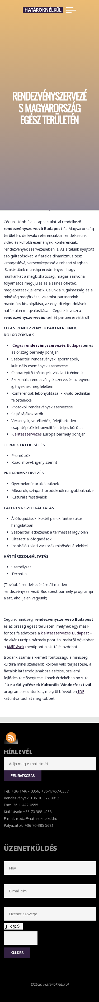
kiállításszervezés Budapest (65, 633)
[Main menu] (71, 10)
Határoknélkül (42, 10)
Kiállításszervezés (26, 434)
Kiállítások (15, 646)
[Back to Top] (78, 981)
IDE (80, 691)
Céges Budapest (48, 345)
